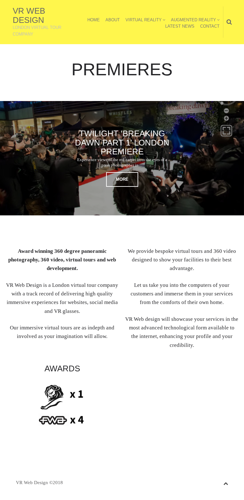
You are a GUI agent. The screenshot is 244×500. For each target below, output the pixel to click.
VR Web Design (29, 15)
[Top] (225, 482)
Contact (210, 26)
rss (206, 369)
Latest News (179, 26)
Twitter (157, 369)
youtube (196, 369)
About (112, 19)
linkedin (176, 369)
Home (93, 19)
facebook (167, 369)
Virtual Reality (143, 19)
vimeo (186, 369)
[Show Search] (227, 22)
